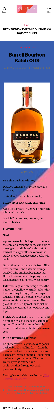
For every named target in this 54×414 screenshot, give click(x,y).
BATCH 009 (30, 386)
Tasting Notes (27, 47)
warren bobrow (14, 393)
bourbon (41, 386)
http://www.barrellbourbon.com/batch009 (28, 390)
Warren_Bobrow (18, 68)
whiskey (43, 393)
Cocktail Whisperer (22, 408)
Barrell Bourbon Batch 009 (27, 58)
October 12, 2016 (42, 68)
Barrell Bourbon (15, 386)
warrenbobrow (30, 393)
